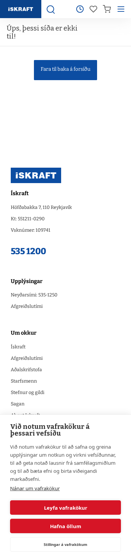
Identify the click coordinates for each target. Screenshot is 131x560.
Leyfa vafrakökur (65, 507)
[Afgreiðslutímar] (80, 9)
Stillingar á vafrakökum (65, 544)
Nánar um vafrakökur (35, 488)
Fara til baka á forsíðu (65, 69)
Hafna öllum (65, 526)
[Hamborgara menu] (121, 9)
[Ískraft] (20, 9)
